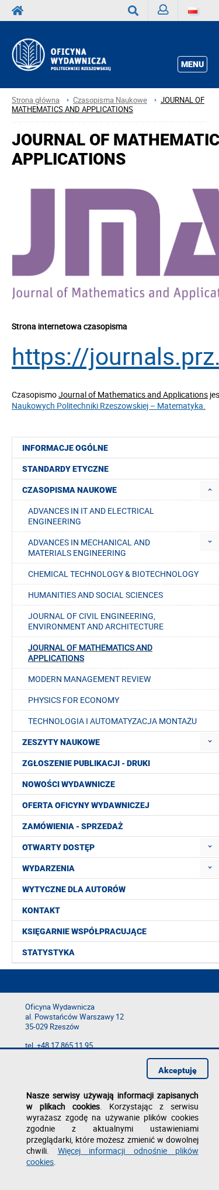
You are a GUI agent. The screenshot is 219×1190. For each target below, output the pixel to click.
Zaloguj (163, 10)
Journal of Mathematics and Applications (133, 394)
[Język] (192, 10)
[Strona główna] (73, 54)
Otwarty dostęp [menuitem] (58, 847)
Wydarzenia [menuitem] (48, 868)
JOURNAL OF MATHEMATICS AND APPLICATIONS (108, 104)
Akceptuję (177, 1070)
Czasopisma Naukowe (110, 100)
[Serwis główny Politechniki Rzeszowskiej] (21, 10)
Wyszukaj (133, 10)
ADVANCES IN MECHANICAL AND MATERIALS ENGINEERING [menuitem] (89, 547)
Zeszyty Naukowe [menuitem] (61, 742)
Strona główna (36, 100)
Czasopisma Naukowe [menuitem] (69, 490)
